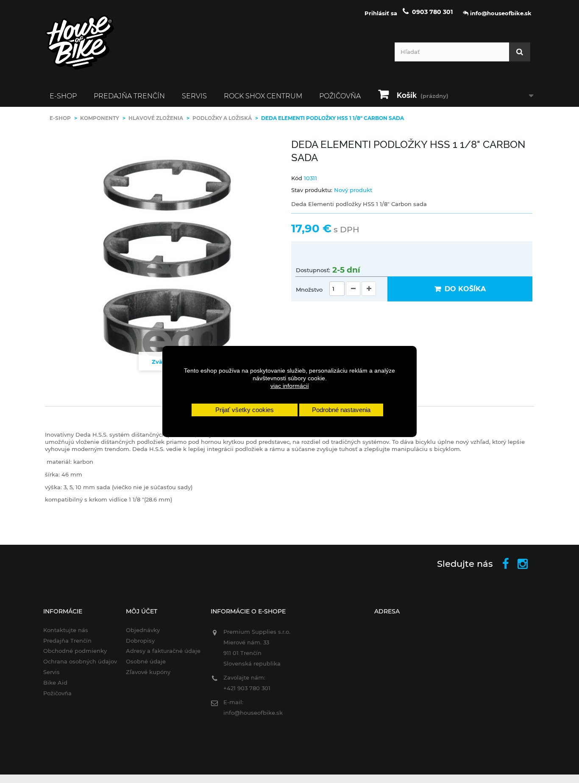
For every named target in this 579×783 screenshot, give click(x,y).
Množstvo (309, 289)
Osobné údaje (146, 661)
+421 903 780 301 (246, 688)
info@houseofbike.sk (253, 712)
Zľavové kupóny (148, 672)
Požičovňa (340, 96)
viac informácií (289, 385)
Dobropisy (140, 640)
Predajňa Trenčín (129, 96)
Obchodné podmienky (75, 650)
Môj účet (141, 611)
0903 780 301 (432, 12)
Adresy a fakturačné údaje (163, 650)
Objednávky (143, 630)
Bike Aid (55, 682)
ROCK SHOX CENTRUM (263, 96)
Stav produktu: (311, 190)
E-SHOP (63, 96)
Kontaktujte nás (65, 630)
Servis (194, 96)
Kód (296, 178)
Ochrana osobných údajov (80, 661)
